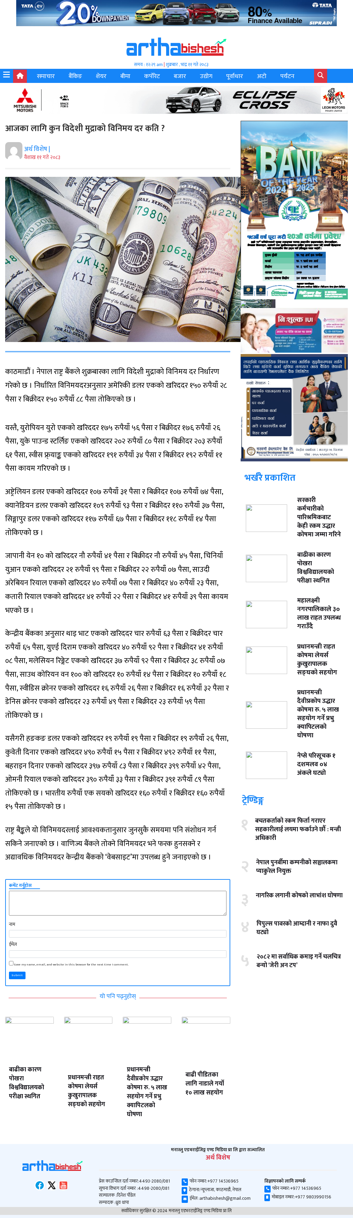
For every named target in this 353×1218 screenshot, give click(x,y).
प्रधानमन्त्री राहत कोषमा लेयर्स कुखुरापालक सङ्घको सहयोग (86, 1091)
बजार (180, 76)
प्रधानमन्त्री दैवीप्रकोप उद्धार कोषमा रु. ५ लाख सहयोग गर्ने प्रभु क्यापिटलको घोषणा (147, 1092)
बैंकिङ (75, 76)
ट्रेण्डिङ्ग (253, 800)
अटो (261, 76)
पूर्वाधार (234, 76)
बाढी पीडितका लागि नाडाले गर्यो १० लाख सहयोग (204, 1084)
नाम (12, 924)
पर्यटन (287, 76)
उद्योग (206, 76)
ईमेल (13, 944)
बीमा (125, 76)
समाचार (46, 76)
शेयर (101, 76)
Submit (17, 975)
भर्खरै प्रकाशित (269, 477)
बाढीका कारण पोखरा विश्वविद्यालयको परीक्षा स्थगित (26, 1083)
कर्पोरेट (152, 76)
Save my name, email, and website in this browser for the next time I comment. (71, 964)
